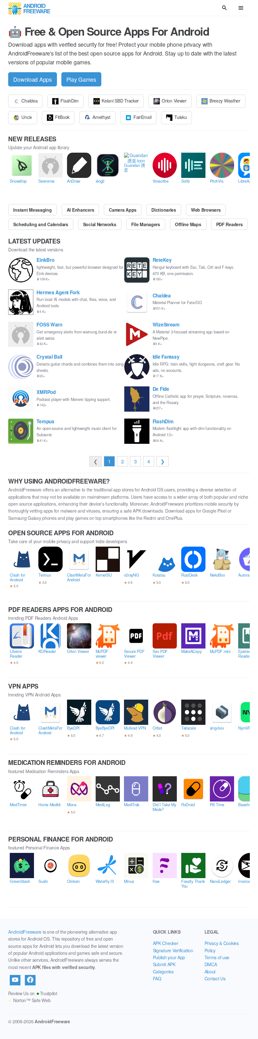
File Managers (145, 224)
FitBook (62, 117)
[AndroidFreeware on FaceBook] (30, 980)
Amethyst (101, 117)
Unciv (26, 117)
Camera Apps (123, 210)
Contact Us (215, 978)
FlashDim (69, 100)
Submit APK (164, 964)
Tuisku (180, 117)
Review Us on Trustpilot (32, 993)
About (210, 971)
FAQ (157, 978)
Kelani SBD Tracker (120, 100)
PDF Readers (229, 224)
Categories (163, 971)
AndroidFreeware (25, 932)
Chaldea (29, 100)
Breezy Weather (225, 100)
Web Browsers (206, 210)
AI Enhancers (80, 210)
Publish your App (169, 957)
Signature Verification (173, 950)
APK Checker (165, 943)
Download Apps (32, 79)
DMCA (211, 964)
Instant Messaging (32, 210)
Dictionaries (163, 210)
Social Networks (99, 224)
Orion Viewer (174, 100)
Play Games (81, 79)
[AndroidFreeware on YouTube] (15, 980)
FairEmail (142, 117)
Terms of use (217, 957)
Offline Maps (188, 224)
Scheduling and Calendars (40, 224)
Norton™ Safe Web (29, 1000)
